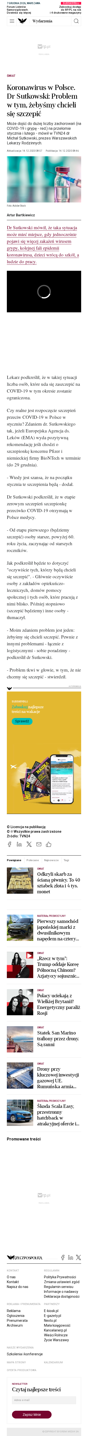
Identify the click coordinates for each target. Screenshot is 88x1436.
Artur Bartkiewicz (21, 215)
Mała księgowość (57, 1325)
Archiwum (15, 1325)
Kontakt (13, 1282)
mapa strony (16, 1362)
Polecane (32, 860)
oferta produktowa (21, 1370)
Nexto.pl (50, 1320)
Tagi (66, 860)
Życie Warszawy (56, 1340)
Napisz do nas (17, 1287)
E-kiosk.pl (51, 1311)
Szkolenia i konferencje (25, 1354)
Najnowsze (51, 860)
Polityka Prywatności (60, 1277)
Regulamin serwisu (58, 1287)
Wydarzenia (42, 21)
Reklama (14, 1311)
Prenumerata (17, 1320)
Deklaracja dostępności (61, 1296)
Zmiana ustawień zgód (61, 1282)
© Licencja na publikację (26, 827)
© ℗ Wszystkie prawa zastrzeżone (34, 831)
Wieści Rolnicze (56, 1335)
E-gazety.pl (52, 1316)
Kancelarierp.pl (55, 1330)
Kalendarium (53, 1362)
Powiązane (14, 860)
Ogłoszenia (15, 1316)
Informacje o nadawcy (61, 1292)
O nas (11, 1277)
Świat (11, 76)
